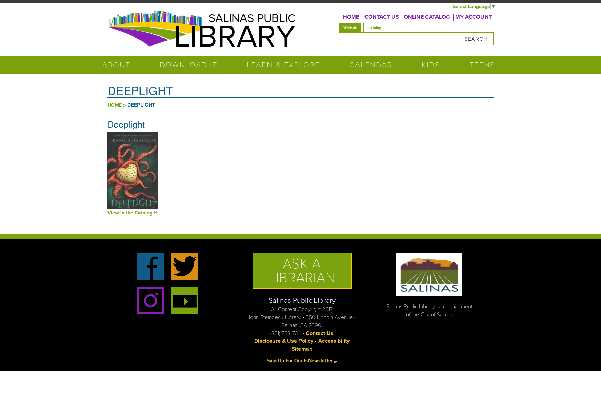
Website (352, 27)
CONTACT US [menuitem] (381, 17)
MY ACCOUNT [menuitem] (473, 17)
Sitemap (301, 349)
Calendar (370, 65)
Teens (482, 65)
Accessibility (334, 341)
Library (234, 36)
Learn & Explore (283, 65)
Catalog (374, 27)
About (116, 65)
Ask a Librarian (302, 270)
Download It (188, 65)
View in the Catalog (132, 213)
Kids (431, 65)
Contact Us (320, 333)
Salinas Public (252, 18)
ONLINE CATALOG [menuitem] (427, 17)
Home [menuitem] (351, 17)
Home (114, 105)
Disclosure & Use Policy (283, 341)
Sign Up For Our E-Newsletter (302, 361)
